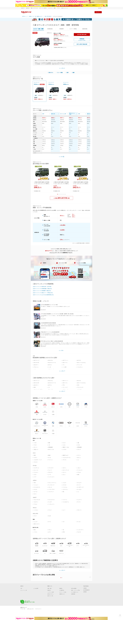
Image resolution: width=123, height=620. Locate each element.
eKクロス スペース (52, 362)
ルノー (64, 510)
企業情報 (84, 588)
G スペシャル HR (63, 113)
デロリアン (50, 472)
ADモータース (36, 523)
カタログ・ (38, 28)
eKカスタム (50, 360)
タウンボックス (36, 82)
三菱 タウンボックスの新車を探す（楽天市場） (42, 286)
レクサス (64, 449)
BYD (34, 529)
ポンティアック (66, 470)
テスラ (35, 474)
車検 (61, 28)
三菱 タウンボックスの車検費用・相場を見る (42, 290)
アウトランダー (80, 387)
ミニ (78, 459)
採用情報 (84, 591)
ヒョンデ (35, 521)
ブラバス (64, 459)
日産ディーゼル (66, 447)
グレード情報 (60, 72)
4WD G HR (53, 113)
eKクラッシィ (65, 360)
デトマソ (79, 501)
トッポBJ (64, 367)
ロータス (64, 484)
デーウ (49, 521)
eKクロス (79, 360)
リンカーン (36, 472)
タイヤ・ (73, 28)
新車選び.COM (37, 191)
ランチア (50, 501)
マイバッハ (50, 459)
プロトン (50, 529)
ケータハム (65, 487)
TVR (34, 482)
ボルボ (49, 515)
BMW (49, 455)
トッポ (49, 367)
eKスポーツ (36, 364)
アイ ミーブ (79, 364)
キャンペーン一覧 (23, 590)
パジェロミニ (80, 367)
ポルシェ (79, 457)
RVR (35, 387)
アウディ (35, 457)
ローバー (79, 484)
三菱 (78, 442)
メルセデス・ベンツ (38, 459)
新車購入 (60, 588)
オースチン (79, 489)
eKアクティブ (36, 360)
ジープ (49, 474)
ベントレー (36, 484)
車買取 (49, 28)
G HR (43, 113)
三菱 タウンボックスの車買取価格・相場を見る (42, 288)
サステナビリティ (38, 608)
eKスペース (65, 362)
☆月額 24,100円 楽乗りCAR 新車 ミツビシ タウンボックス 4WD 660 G (61, 183)
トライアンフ (51, 491)
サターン (64, 467)
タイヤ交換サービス (74, 592)
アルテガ (35, 462)
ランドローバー (51, 484)
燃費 (73, 72)
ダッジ (64, 474)
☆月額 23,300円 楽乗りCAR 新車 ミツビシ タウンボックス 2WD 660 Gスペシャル (81, 183)
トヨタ (35, 442)
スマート (79, 455)
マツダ (35, 444)
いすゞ (49, 444)
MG (63, 491)
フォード (50, 470)
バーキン (35, 532)
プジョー (50, 510)
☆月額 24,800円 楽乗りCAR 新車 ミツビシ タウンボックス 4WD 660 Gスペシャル (42, 183)
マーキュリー (80, 470)
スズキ (78, 444)
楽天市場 (99, 8)
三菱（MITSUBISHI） (48, 16)
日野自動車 (79, 447)
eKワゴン (50, 364)
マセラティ (36, 501)
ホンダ (64, 442)
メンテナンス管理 (51, 592)
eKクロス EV (36, 362)
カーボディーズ (80, 487)
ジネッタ (50, 487)
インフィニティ (51, 476)
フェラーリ (79, 499)
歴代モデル (51, 72)
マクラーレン (65, 489)
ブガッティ (79, 510)
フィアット (65, 499)
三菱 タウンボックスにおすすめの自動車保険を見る (43, 294)
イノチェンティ (51, 504)
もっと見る (61, 156)
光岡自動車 (50, 447)
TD (63, 529)
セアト (49, 532)
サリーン (64, 472)
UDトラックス (51, 449)
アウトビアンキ (51, 499)
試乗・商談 (49, 588)
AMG (35, 455)
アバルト (35, 504)
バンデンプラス (51, 489)
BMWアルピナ (65, 455)
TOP (21, 588)
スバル (64, 444)
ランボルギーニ (66, 501)
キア (63, 521)
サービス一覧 (22, 608)
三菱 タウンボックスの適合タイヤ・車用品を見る (43, 292)
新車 (67, 72)
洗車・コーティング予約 (75, 590)
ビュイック (36, 470)
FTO (64, 385)
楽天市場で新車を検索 (81, 34)
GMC (78, 474)
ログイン (99, 12)
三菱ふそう (36, 449)
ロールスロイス (37, 487)
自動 (84, 28)
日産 (49, 442)
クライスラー (51, 467)
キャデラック (36, 467)
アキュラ (79, 449)
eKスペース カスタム (81, 362)
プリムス (79, 472)
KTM (64, 532)
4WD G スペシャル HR (72, 114)
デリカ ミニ (36, 367)
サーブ (35, 515)
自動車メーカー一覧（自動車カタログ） (36, 16)
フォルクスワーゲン (67, 457)
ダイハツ (35, 447)
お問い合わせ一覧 (30, 608)
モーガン (35, 489)
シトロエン (36, 510)
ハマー (35, 476)
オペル (49, 457)
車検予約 (49, 590)
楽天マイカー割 (50, 595)
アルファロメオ (37, 499)
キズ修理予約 (61, 590)
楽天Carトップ (24, 16)
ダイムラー (79, 482)
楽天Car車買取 (73, 588)
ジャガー (64, 482)
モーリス (35, 491)
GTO (78, 385)
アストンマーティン (52, 482)
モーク (35, 493)
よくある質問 (36, 588)
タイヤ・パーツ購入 (62, 592)
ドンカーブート (80, 529)
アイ (63, 364)
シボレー (79, 467)
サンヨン (79, 521)
